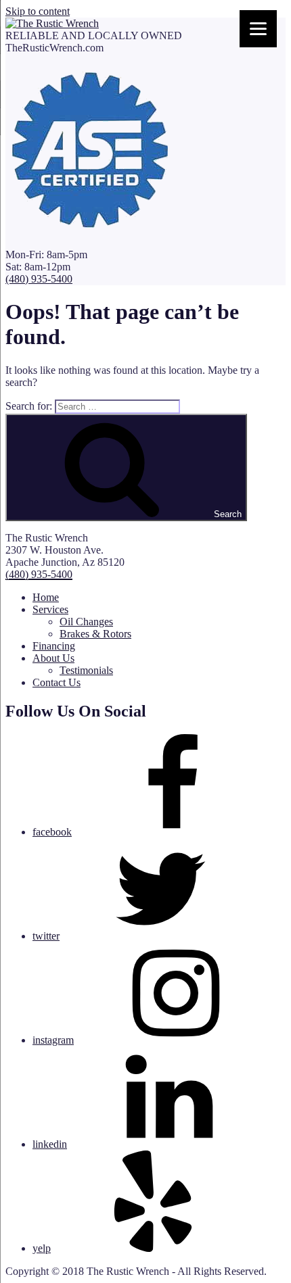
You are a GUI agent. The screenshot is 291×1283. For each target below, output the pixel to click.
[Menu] (258, 28)
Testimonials (86, 670)
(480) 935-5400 (38, 279)
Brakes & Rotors (95, 633)
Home (45, 597)
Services (50, 609)
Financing (53, 646)
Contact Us (56, 682)
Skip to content (37, 11)
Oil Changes (86, 621)
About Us (53, 658)
